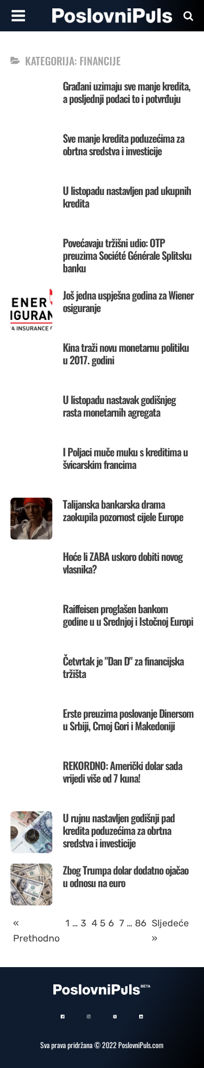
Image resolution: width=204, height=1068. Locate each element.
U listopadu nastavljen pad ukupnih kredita (127, 196)
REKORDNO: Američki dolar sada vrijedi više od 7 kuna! (122, 771)
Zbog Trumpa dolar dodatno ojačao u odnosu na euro (125, 876)
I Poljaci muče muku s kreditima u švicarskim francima (125, 458)
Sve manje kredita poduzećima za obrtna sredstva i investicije (123, 144)
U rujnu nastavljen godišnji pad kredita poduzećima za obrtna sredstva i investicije (119, 830)
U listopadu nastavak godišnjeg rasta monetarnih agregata (119, 406)
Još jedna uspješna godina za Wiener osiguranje (128, 301)
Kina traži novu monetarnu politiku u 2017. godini (126, 353)
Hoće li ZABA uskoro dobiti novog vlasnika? (123, 562)
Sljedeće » (170, 930)
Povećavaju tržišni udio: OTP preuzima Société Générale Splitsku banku (127, 255)
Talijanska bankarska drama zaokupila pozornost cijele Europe (123, 510)
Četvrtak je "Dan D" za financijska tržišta (123, 667)
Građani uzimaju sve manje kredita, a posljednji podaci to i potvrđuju (126, 92)
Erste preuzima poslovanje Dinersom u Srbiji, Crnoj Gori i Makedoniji (128, 719)
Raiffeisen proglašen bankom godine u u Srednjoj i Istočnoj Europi (128, 615)
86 (140, 923)
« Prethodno (36, 930)
